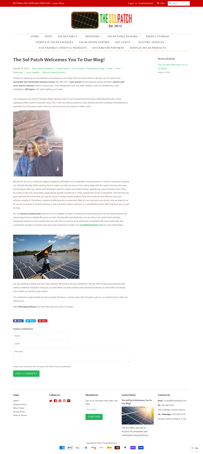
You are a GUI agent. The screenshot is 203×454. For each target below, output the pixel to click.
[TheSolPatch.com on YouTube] (68, 401)
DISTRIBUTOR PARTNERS (108, 47)
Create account (146, 3)
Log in (131, 3)
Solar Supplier (33, 72)
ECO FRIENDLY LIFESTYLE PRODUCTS (63, 47)
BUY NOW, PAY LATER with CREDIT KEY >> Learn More (38, 3)
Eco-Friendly (78, 68)
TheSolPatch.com (109, 443)
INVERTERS (92, 36)
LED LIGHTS (123, 42)
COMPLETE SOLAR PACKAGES (54, 42)
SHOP (48, 36)
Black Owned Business (42, 68)
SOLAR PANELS (68, 36)
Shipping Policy (19, 404)
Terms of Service (20, 415)
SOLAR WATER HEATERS (94, 42)
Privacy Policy (19, 411)
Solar (110, 68)
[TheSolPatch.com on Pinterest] (59, 401)
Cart (162, 3)
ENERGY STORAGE (157, 36)
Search (16, 400)
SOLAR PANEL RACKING (123, 36)
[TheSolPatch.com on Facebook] (55, 401)
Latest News (129, 395)
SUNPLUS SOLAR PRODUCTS (148, 47)
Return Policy (18, 408)
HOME (35, 36)
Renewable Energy (95, 68)
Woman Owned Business (54, 72)
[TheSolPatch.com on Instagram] (64, 401)
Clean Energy (63, 68)
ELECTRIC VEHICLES (152, 42)
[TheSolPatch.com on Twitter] (50, 401)
